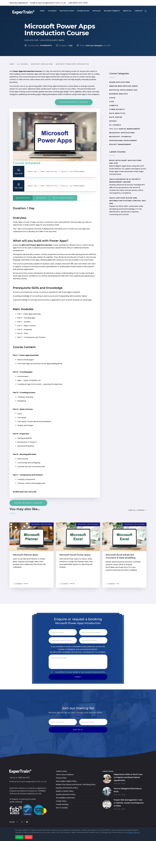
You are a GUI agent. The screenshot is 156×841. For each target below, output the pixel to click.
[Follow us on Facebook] (17, 821)
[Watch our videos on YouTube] (27, 821)
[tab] (23, 198)
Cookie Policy (61, 801)
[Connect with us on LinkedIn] (22, 821)
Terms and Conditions (65, 774)
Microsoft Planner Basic (25, 555)
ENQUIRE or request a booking (74, 102)
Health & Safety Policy (65, 791)
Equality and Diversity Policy (67, 788)
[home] (23, 12)
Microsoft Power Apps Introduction (72, 64)
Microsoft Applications (42, 64)
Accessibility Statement (65, 798)
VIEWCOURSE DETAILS (31, 539)
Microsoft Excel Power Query (74, 555)
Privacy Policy (61, 778)
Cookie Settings (62, 804)
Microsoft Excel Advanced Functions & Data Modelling (120, 556)
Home (11, 64)
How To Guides (62, 808)
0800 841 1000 (80, 2)
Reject (28, 837)
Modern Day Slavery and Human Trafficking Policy (76, 784)
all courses (22, 64)
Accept (19, 837)
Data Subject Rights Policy (66, 781)
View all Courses (136, 510)
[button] (52, 11)
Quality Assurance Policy (65, 794)
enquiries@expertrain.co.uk (51, 2)
